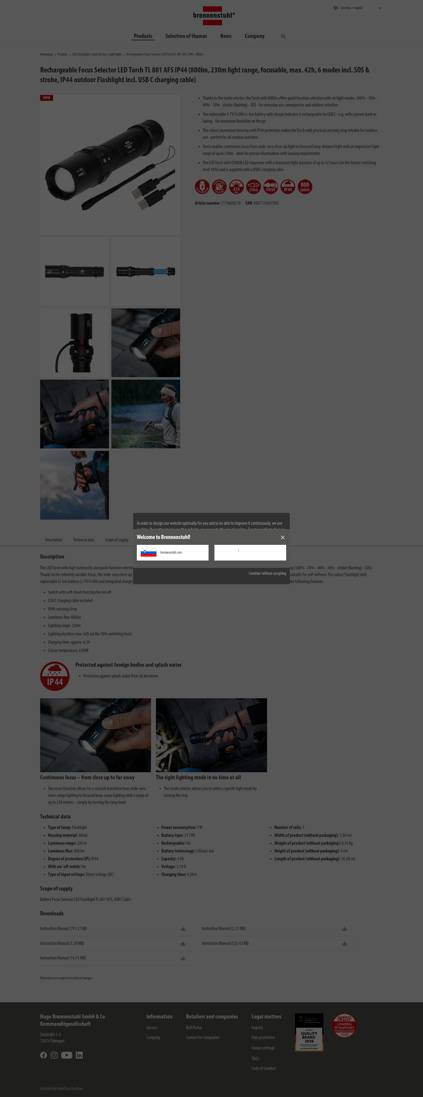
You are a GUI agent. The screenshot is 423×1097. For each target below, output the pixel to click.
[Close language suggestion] (282, 537)
